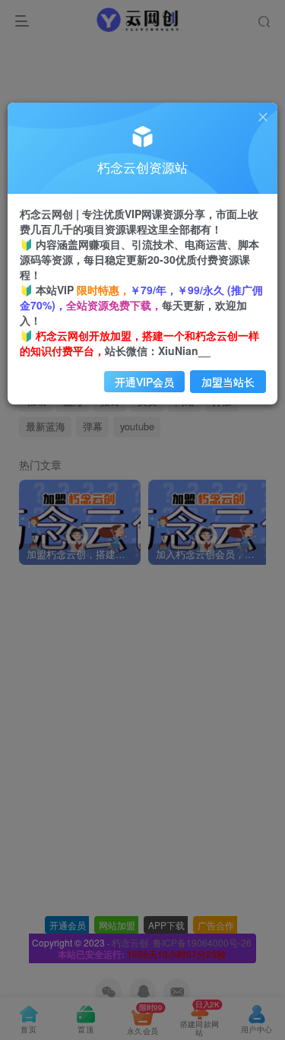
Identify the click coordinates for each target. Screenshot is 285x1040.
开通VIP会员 (144, 381)
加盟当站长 (228, 381)
